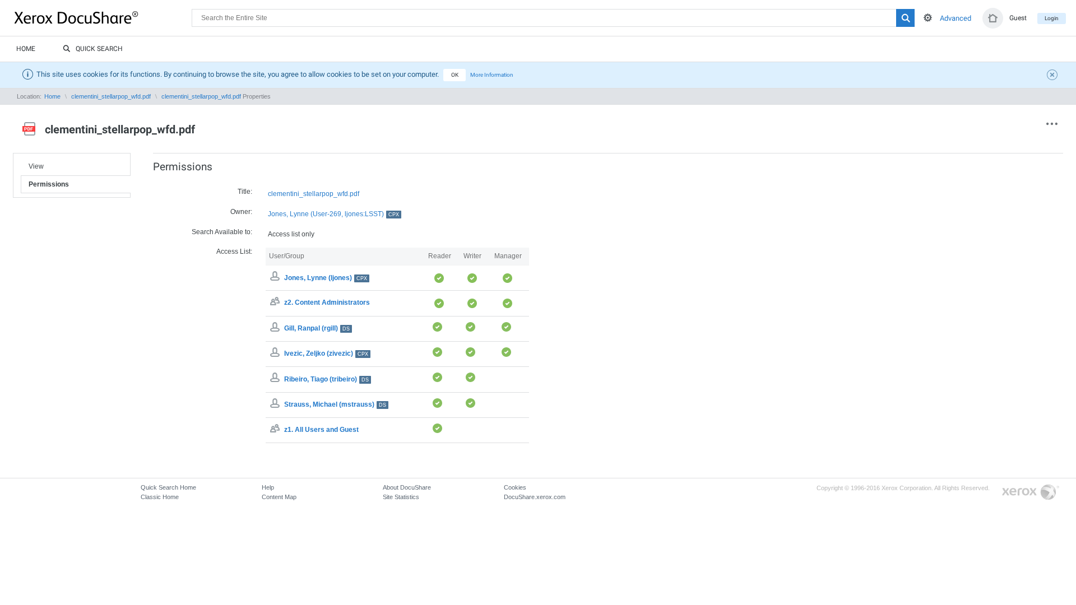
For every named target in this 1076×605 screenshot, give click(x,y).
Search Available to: (222, 232)
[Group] (276, 303)
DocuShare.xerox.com (534, 497)
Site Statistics (401, 497)
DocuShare (103, 17)
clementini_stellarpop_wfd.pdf (111, 96)
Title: (245, 192)
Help (268, 487)
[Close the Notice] (1053, 76)
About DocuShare (407, 487)
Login (1052, 18)
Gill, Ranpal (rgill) (317, 328)
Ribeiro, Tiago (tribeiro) (326, 379)
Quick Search (99, 49)
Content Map (279, 497)
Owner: (241, 212)
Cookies (515, 487)
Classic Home (160, 497)
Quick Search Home (168, 487)
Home (25, 49)
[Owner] (276, 278)
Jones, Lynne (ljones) (325, 278)
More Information (491, 75)
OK (454, 75)
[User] (276, 328)
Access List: (234, 251)
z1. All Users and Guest (321, 430)
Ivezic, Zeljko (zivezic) (326, 353)
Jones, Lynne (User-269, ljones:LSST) (333, 214)
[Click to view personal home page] (992, 18)
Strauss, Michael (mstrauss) (335, 404)
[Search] (905, 18)
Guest (1018, 18)
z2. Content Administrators (327, 303)
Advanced (955, 18)
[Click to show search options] (928, 17)
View (36, 166)
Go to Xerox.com (1030, 493)
